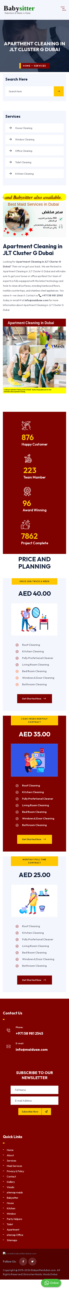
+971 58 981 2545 (29, 1033)
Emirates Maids (33, 1274)
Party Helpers (14, 1219)
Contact (11, 1176)
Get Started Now (32, 698)
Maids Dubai (50, 1274)
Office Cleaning (23, 150)
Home (26, 65)
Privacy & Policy (15, 1171)
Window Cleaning (24, 139)
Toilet (10, 1224)
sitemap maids (15, 1192)
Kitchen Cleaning (24, 173)
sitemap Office (15, 1234)
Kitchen (11, 1208)
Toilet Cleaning (23, 162)
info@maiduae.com (32, 1049)
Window (11, 1213)
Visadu (10, 1187)
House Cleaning (23, 128)
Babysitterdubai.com (43, 1270)
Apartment (13, 1229)
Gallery (11, 1181)
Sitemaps (12, 1240)
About (10, 1155)
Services (11, 1160)
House (10, 1203)
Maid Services (14, 1165)
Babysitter (12, 1197)
